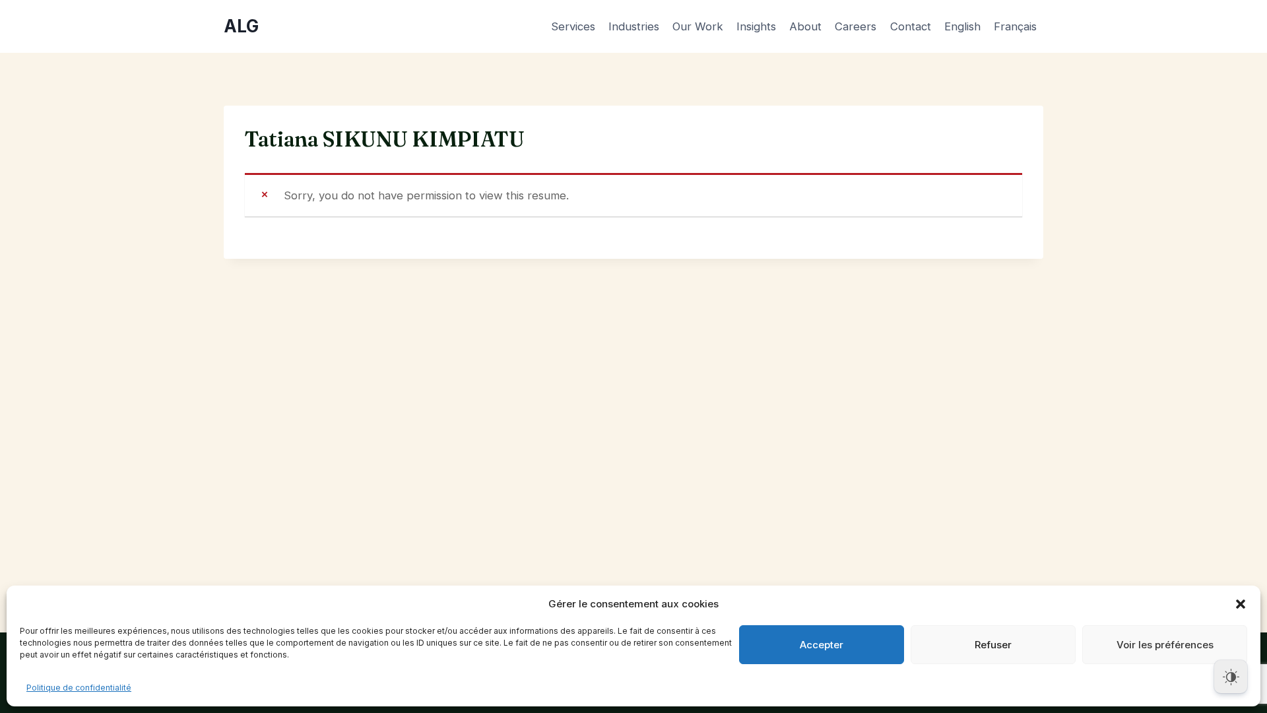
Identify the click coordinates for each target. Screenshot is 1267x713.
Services (573, 26)
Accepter (821, 644)
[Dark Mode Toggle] (1230, 676)
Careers (855, 26)
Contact (910, 26)
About (805, 26)
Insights (756, 26)
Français (1015, 26)
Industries (633, 26)
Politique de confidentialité (78, 688)
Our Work (697, 26)
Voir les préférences (1165, 644)
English (962, 26)
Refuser (993, 644)
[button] (1240, 604)
